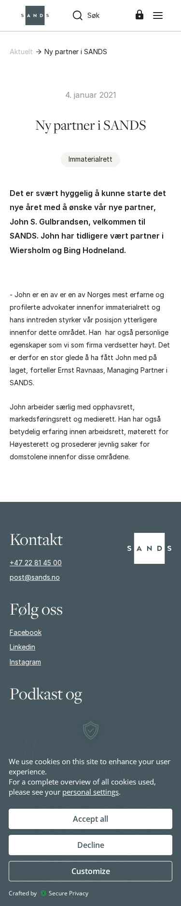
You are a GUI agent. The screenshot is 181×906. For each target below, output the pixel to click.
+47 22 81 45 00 (36, 563)
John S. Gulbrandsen (49, 221)
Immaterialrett (90, 159)
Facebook (26, 632)
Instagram (25, 662)
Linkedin (22, 647)
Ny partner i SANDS (75, 51)
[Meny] (157, 15)
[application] (90, 808)
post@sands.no (35, 577)
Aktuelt (21, 51)
